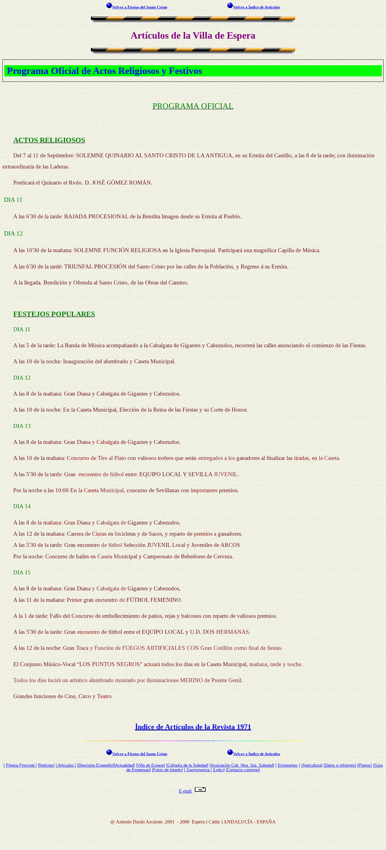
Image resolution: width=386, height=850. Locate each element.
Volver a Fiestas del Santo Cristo (139, 7)
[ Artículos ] (66, 765)
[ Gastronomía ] (198, 770)
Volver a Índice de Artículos (256, 7)
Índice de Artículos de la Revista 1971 (193, 727)
